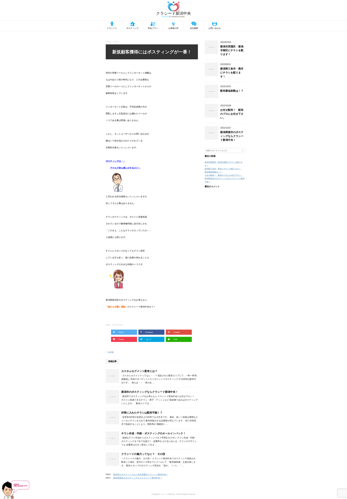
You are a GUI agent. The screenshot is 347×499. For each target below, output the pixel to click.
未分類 (110, 352)
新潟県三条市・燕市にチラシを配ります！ (231, 72)
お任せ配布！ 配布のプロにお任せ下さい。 (231, 113)
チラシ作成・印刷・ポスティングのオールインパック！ (153, 433)
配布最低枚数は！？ (231, 90)
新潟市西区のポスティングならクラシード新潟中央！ (137, 478)
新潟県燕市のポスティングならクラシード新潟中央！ (231, 136)
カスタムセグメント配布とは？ (139, 371)
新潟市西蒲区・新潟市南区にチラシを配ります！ (231, 50)
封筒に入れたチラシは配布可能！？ (142, 412)
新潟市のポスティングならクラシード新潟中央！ (149, 391)
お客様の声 (173, 28)
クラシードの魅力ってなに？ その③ (143, 454)
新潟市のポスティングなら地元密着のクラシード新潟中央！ (140, 474)
